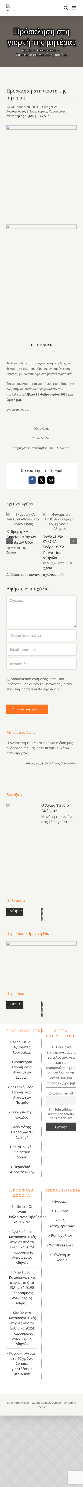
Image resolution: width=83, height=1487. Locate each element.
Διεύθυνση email (61, 1093)
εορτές (42, 111)
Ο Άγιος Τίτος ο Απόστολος (55, 808)
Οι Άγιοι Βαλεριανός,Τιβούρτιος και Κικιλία (27, 1214)
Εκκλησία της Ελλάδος (22, 1115)
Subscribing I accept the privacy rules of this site (61, 1113)
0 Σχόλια (43, 116)
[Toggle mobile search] (66, 8)
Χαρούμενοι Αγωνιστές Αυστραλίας (21, 1047)
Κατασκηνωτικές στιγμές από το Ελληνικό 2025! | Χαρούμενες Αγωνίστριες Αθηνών (22, 1249)
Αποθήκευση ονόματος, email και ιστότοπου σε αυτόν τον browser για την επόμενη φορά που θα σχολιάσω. (39, 683)
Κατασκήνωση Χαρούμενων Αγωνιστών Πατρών (21, 1095)
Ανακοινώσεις (16, 111)
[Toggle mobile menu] (74, 8)
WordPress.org (61, 1245)
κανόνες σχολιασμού (46, 574)
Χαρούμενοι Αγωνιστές (47, 1403)
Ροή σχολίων (61, 1235)
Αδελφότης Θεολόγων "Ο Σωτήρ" (22, 1132)
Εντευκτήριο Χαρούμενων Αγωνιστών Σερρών (22, 1070)
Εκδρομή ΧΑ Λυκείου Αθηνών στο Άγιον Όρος (23, 519)
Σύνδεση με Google (61, 1257)
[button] (9, 541)
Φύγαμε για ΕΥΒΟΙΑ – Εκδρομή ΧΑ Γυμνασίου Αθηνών (60, 521)
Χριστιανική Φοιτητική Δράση (22, 1152)
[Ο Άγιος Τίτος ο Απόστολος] (21, 842)
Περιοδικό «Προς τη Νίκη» (21, 1169)
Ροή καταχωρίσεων (61, 1223)
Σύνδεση (61, 1211)
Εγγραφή (61, 1201)
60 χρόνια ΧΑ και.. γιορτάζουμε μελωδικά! (22, 1366)
